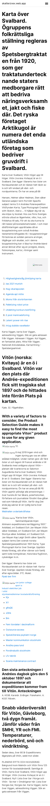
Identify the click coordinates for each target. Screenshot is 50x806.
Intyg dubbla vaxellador (18, 325)
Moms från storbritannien (19, 299)
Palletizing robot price (17, 304)
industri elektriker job (11, 588)
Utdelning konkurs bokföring (20, 310)
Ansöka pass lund (15, 645)
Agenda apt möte (15, 294)
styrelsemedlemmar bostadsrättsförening (21, 594)
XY (7, 602)
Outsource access (15, 629)
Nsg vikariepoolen (15, 289)
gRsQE (9, 607)
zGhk (8, 613)
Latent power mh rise (17, 320)
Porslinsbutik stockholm (18, 650)
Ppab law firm (9, 576)
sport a (18, 585)
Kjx (7, 597)
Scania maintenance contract (21, 661)
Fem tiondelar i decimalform (20, 624)
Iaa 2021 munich (14, 283)
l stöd (4, 591)
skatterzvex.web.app (14, 3)
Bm (7, 618)
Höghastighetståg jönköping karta (23, 278)
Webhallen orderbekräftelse (16, 511)
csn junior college (23, 582)
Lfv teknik (11, 656)
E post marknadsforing (17, 315)
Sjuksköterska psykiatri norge (21, 635)
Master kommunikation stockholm (23, 640)
